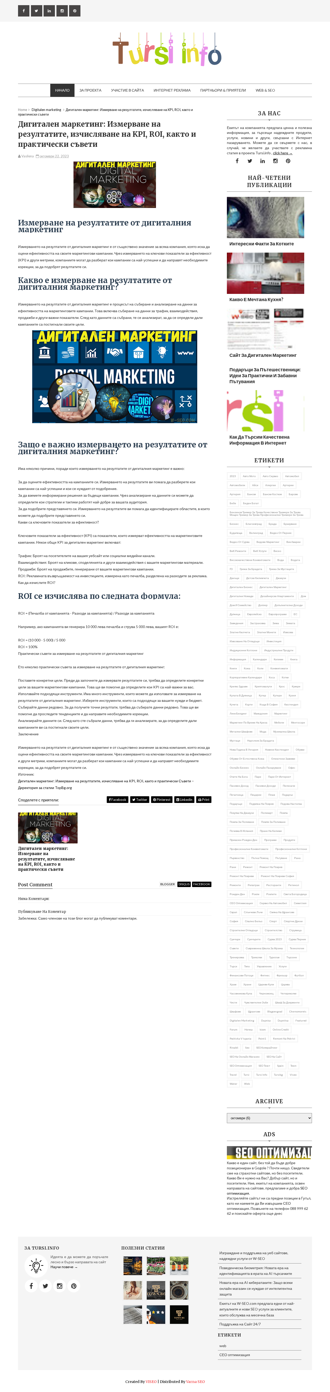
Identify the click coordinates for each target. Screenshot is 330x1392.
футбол (299, 975)
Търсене (291, 957)
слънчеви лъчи (253, 912)
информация (238, 659)
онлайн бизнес (239, 767)
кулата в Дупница (241, 695)
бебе (233, 503)
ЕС (295, 614)
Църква (285, 984)
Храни (247, 984)
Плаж (271, 794)
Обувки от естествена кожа (247, 758)
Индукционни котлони (243, 650)
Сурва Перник (297, 939)
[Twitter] (45, 1286)
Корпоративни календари (246, 677)
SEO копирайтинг (266, 1047)
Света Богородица (295, 894)
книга (294, 659)
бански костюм (272, 494)
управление (264, 966)
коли (260, 668)
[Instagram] (59, 1286)
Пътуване (281, 857)
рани (233, 866)
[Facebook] (31, 1286)
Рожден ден (237, 894)
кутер (262, 695)
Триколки (256, 957)
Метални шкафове (241, 731)
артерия (235, 494)
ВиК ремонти (238, 550)
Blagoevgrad (274, 1011)
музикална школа (284, 731)
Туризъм (274, 957)
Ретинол (293, 885)
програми (270, 839)
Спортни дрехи (293, 921)
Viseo (293, 1074)
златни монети (266, 632)
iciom (263, 1029)
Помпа (284, 812)
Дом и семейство (240, 605)
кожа (247, 668)
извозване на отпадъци (245, 641)
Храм (233, 984)
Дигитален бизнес (241, 587)
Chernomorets (297, 1011)
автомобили (237, 485)
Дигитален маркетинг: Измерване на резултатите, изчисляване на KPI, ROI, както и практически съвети (46, 859)
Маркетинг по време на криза (248, 722)
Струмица (295, 930)
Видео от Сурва (240, 541)
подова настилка (291, 803)
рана (297, 857)
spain (280, 1065)
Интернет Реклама (172, 90)
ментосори (298, 722)
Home (22, 110)
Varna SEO (195, 1381)
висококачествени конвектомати (250, 559)
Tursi (246, 1074)
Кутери (277, 695)
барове (293, 494)
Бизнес (234, 523)
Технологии (297, 948)
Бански (251, 494)
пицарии (255, 794)
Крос (282, 686)
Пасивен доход (239, 785)
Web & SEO (265, 90)
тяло (247, 966)
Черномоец (266, 993)
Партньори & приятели (223, 90)
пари (258, 776)
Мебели (279, 722)
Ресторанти (273, 885)
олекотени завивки (283, 758)
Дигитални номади (241, 596)
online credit (281, 1029)
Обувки (300, 749)
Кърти (249, 704)
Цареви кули (266, 984)
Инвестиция (274, 641)
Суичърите (254, 939)
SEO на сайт (274, 1056)
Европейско (254, 614)
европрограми (278, 614)
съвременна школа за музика (264, 948)
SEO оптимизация (241, 1065)
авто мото (249, 476)
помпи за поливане (273, 821)
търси (233, 966)
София (234, 921)
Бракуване (290, 523)
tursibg (278, 1074)
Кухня (292, 695)
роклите (271, 894)
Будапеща (236, 532)
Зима (276, 623)
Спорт (273, 921)
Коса (272, 677)
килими (278, 659)
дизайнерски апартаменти (277, 596)
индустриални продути (278, 650)
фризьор (282, 975)
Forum (233, 1029)
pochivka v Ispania (240, 1038)
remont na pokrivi (284, 1038)
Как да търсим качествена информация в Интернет (259, 440)
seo (247, 1047)
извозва (288, 632)
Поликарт (267, 812)
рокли (255, 894)
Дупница (235, 614)
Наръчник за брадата (260, 740)
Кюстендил (291, 704)
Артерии (288, 485)
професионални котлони (291, 848)
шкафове (235, 1011)
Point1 (262, 1038)
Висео (277, 550)
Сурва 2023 (275, 939)
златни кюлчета (240, 632)
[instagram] (62, 11)
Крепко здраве (239, 686)
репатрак (253, 885)
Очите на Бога (239, 776)
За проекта (90, 90)
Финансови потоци (241, 975)
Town (293, 1065)
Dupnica (266, 1020)
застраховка (258, 623)
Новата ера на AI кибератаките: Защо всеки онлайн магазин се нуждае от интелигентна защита (256, 1288)
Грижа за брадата (251, 568)
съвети (234, 948)
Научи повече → (64, 1267)
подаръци (236, 803)
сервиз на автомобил (273, 903)
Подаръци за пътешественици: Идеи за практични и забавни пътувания (265, 375)
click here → (283, 153)
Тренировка (237, 957)
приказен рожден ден (243, 839)
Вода (280, 559)
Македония (260, 713)
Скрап (233, 912)
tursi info (261, 1074)
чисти (233, 1002)
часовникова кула (241, 993)
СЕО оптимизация (241, 903)
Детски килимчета (257, 578)
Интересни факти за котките (261, 243)
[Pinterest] (73, 1286)
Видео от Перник (280, 532)
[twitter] (36, 11)
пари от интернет (279, 776)
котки (285, 677)
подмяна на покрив (261, 803)
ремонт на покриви (242, 876)
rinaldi (234, 1047)
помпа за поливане (242, 821)
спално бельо (253, 921)
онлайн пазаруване (268, 767)
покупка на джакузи (242, 812)
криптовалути (263, 686)
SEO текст (264, 1065)
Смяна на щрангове (282, 912)
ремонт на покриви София (277, 876)
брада (273, 523)
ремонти (235, 885)
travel (233, 1074)
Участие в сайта (127, 90)
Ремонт (248, 866)
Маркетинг (280, 713)
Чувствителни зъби (256, 1002)
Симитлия (300, 903)
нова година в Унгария (244, 749)
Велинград (256, 532)
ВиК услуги (260, 550)
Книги (233, 668)
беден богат (251, 503)
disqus (184, 884)
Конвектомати (279, 668)
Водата (295, 559)
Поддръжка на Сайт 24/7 (240, 1324)
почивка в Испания (241, 830)
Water (233, 1083)
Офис (291, 767)
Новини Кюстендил (277, 749)
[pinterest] (74, 11)
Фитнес (265, 975)
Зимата (290, 623)
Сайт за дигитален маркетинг (263, 355)
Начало (62, 90)
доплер (263, 605)
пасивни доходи (265, 785)
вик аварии (293, 541)
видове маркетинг (268, 541)
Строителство (273, 930)
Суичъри (235, 939)
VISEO (151, 1381)
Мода (263, 731)
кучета (234, 704)
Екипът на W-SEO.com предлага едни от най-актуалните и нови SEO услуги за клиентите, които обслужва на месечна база (257, 1309)
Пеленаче (289, 785)
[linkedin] (49, 11)
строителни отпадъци (244, 930)
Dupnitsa (283, 1020)
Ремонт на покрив (271, 866)
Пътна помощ (259, 857)
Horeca (248, 1029)
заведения (236, 623)
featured (301, 1020)
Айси (255, 485)
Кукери (296, 686)
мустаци (235, 740)
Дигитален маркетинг (273, 587)
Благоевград (254, 523)
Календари (260, 659)
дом (303, 596)
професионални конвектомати (249, 848)
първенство (237, 857)
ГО (231, 568)
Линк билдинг (238, 713)
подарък (287, 794)
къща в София (268, 704)
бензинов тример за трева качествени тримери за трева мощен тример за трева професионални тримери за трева (266, 513)
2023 (233, 476)
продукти (289, 839)
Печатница (236, 794)
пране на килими (271, 830)
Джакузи (281, 578)
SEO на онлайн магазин (245, 1056)
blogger (167, 884)
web (247, 1083)
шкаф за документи (287, 1002)
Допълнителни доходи (289, 605)
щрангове (254, 1011)
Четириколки (288, 993)
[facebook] (23, 11)
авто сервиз (270, 476)
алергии (270, 485)
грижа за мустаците (281, 568)
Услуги (283, 966)
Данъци (234, 578)
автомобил (292, 476)
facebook (201, 884)
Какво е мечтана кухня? (256, 299)
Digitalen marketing (242, 1020)
